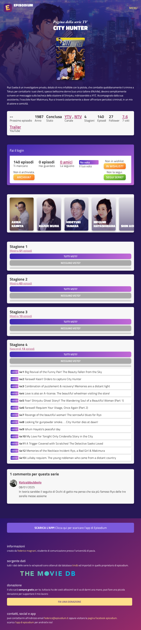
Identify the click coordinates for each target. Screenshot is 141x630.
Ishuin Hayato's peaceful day (39, 429)
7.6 (125, 116)
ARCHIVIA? (24, 177)
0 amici (66, 162)
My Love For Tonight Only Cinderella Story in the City (56, 436)
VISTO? (14, 371)
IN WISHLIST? (114, 166)
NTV (78, 116)
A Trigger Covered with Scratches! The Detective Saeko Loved (61, 443)
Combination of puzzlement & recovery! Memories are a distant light (64, 386)
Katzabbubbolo (30, 482)
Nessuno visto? (70, 263)
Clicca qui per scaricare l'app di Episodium (71, 528)
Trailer (15, 127)
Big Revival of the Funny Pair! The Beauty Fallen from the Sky (60, 372)
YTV (68, 116)
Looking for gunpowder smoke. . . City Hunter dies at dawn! (58, 422)
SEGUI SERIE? (114, 177)
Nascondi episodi (22, 348)
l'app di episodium (24, 622)
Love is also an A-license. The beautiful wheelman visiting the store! (64, 393)
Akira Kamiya (18, 224)
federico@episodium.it (56, 618)
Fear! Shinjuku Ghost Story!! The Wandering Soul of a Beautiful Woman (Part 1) (71, 400)
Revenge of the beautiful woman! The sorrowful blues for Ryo (60, 415)
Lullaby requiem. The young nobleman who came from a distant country (67, 458)
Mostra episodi (21, 250)
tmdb (75, 565)
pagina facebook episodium (102, 618)
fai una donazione (69, 602)
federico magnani (26, 551)
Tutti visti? (70, 256)
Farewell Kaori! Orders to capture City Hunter (50, 379)
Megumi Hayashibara (104, 224)
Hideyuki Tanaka (73, 224)
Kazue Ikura (49, 226)
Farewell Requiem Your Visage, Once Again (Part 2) (53, 407)
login (20, 150)
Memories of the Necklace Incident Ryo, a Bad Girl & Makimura (62, 450)
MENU (133, 8)
